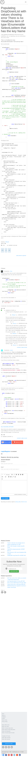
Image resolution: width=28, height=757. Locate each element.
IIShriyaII (7, 241)
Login (3, 451)
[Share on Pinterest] (12, 755)
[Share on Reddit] (14, 755)
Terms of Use (4, 720)
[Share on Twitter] (3, 755)
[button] (2, 475)
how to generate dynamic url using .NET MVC (16, 581)
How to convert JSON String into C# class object (16, 582)
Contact (3, 718)
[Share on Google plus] (9, 755)
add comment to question (21, 255)
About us (3, 715)
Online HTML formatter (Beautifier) (8, 729)
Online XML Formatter (6, 737)
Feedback (4, 716)
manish (11, 350)
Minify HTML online (5, 724)
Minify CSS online (5, 726)
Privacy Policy (4, 721)
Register (7, 451)
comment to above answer (22, 347)
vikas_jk (14, 323)
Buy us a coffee (8, 442)
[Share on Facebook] (6, 755)
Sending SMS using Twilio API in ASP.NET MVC (16, 555)
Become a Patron (19, 442)
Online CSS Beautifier (6, 731)
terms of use (24, 501)
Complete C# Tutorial (6, 736)
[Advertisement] (11, 530)
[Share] (1, 755)
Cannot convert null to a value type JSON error (16, 584)
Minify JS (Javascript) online (7, 728)
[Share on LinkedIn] (20, 755)
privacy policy (18, 501)
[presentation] (2, 475)
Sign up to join (8, 743)
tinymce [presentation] (24, 494)
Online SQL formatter (6, 739)
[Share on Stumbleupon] (17, 755)
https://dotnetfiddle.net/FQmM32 (7, 426)
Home (3, 713)
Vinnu (11, 271)
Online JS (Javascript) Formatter (8, 732)
